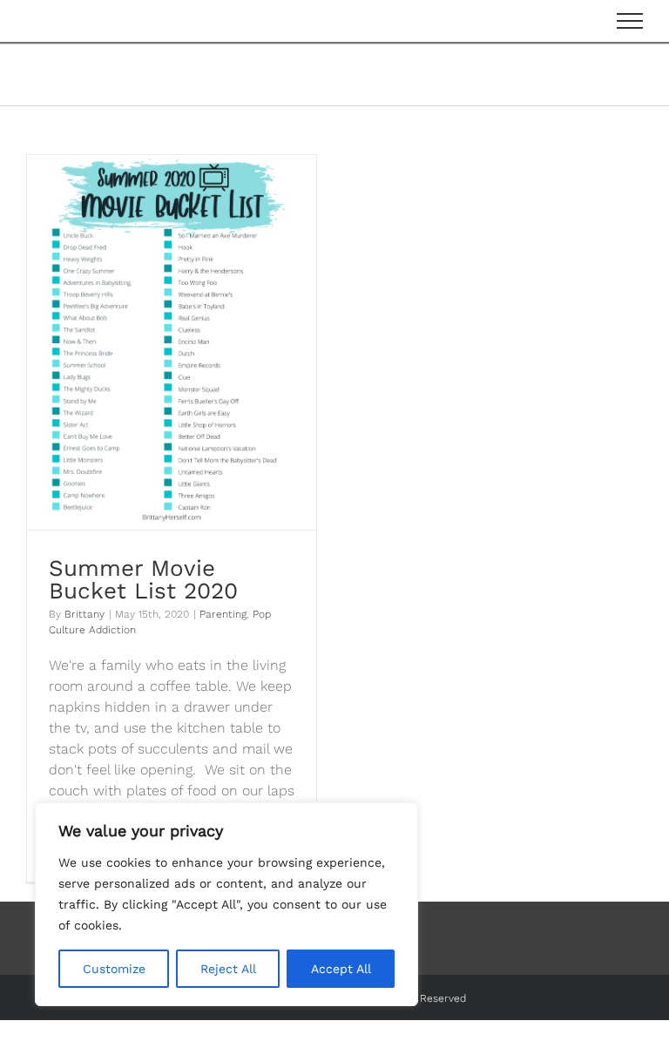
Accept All (341, 969)
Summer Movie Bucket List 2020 (143, 579)
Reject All (228, 969)
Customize (114, 969)
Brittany (84, 614)
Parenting (223, 614)
